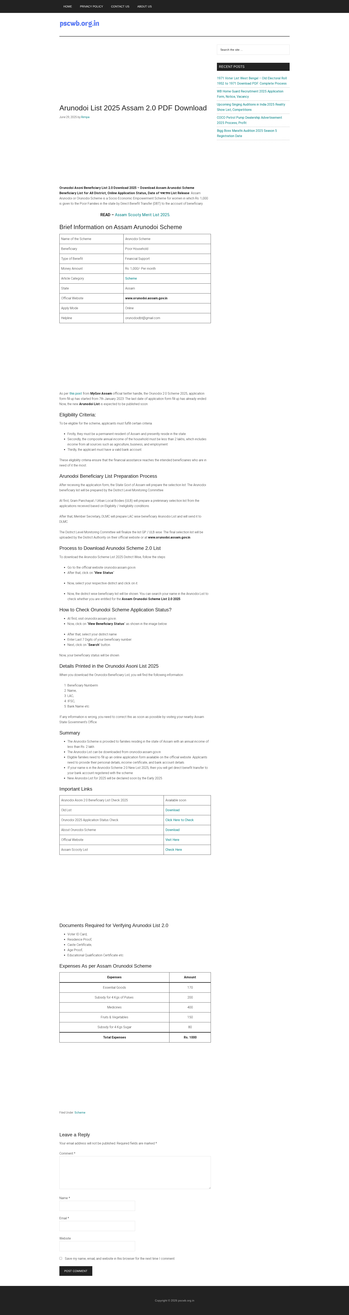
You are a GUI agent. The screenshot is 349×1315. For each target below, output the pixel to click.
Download (172, 810)
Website (65, 1238)
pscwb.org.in (186, 1300)
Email (64, 1218)
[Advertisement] (135, 74)
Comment (67, 1153)
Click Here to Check (179, 820)
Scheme (131, 278)
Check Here (173, 850)
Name (64, 1198)
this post (75, 393)
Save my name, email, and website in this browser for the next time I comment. (120, 1259)
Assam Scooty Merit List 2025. (142, 214)
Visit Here (172, 840)
